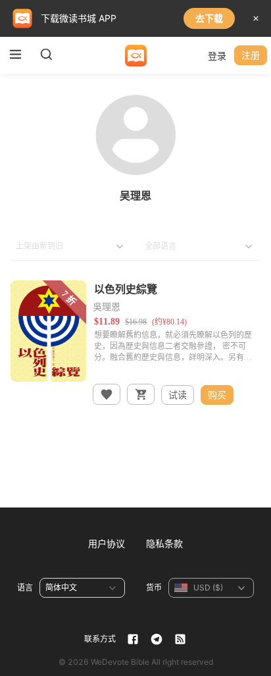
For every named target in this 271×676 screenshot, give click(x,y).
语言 (25, 587)
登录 (217, 55)
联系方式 (100, 639)
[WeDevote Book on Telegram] (156, 639)
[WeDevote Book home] (135, 55)
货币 (154, 587)
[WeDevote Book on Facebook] (132, 639)
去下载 (209, 18)
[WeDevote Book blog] (180, 639)
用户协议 (106, 543)
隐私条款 (164, 543)
